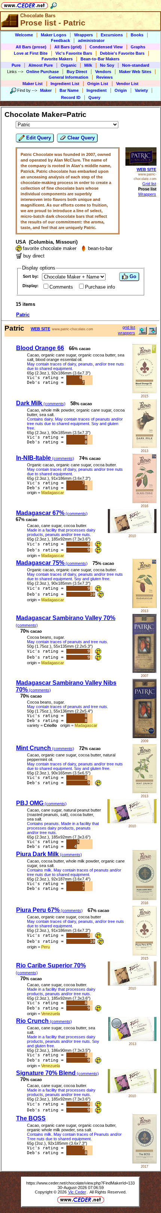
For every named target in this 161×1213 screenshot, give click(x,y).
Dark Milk (41, 403)
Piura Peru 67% (49, 910)
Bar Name (69, 90)
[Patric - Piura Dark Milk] (145, 898)
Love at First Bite (31, 53)
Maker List (32, 83)
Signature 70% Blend (57, 1073)
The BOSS (31, 1118)
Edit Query (38, 138)
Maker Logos (53, 35)
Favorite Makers (57, 59)
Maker (46, 90)
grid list (128, 327)
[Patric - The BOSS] (145, 1162)
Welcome (24, 35)
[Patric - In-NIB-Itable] (145, 501)
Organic (68, 65)
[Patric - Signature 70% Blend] (132, 1091)
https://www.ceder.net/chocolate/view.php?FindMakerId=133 (80, 1183)
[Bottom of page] (152, 332)
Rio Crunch (44, 1021)
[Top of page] (143, 332)
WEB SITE (146, 169)
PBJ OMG (41, 803)
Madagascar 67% (52, 513)
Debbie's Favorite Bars (122, 53)
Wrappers (83, 35)
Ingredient (96, 90)
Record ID (70, 97)
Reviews (104, 77)
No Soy (107, 65)
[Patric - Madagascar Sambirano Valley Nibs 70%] (145, 736)
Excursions (112, 35)
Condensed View (106, 47)
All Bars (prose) (31, 47)
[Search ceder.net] (54, 4)
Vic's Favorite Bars (73, 53)
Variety (141, 90)
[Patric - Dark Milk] (145, 446)
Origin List (97, 83)
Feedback (60, 40)
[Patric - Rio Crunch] (132, 1039)
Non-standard (135, 65)
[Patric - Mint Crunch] (145, 791)
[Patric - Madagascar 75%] (145, 606)
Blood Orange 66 (40, 348)
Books (137, 35)
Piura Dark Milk (49, 854)
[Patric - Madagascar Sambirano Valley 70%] (145, 671)
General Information (68, 77)
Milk (88, 65)
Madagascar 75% (52, 563)
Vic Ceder (77, 1192)
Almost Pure (40, 65)
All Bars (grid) (68, 47)
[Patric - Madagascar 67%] (132, 531)
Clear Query (80, 138)
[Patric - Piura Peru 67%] (145, 954)
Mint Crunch (45, 748)
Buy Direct (77, 71)
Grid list (149, 183)
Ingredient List (65, 83)
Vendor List (127, 83)
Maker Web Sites (135, 71)
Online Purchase (42, 71)
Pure (16, 65)
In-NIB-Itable (45, 458)
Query (94, 97)
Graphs (138, 47)
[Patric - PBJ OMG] (132, 821)
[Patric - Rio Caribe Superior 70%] (132, 984)
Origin (121, 90)
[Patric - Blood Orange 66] (145, 391)
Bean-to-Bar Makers (99, 59)
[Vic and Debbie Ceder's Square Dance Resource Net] (24, 4)
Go (132, 276)
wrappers (126, 333)
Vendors (103, 71)
